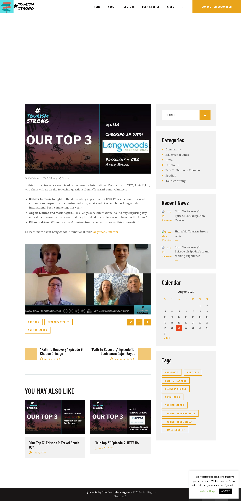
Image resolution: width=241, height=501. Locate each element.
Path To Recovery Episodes (182, 170)
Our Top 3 (172, 165)
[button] (87, 279)
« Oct (167, 338)
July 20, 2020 (105, 448)
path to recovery (175, 380)
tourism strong (37, 330)
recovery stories (58, 322)
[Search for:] (186, 115)
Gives (168, 160)
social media (172, 396)
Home (82, 59)
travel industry (175, 429)
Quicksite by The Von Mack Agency (108, 492)
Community (173, 149)
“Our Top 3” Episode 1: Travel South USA (54, 445)
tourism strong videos (179, 421)
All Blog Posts (98, 59)
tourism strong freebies (180, 413)
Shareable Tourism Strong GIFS (191, 234)
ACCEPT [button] (225, 491)
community (171, 372)
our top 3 (34, 322)
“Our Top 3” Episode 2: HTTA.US (117, 443)
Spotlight (171, 175)
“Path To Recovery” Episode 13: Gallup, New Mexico (190, 215)
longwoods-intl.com (105, 232)
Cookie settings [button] (207, 491)
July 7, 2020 (39, 452)
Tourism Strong (175, 181)
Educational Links (177, 155)
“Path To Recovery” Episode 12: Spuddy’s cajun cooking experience (192, 251)
